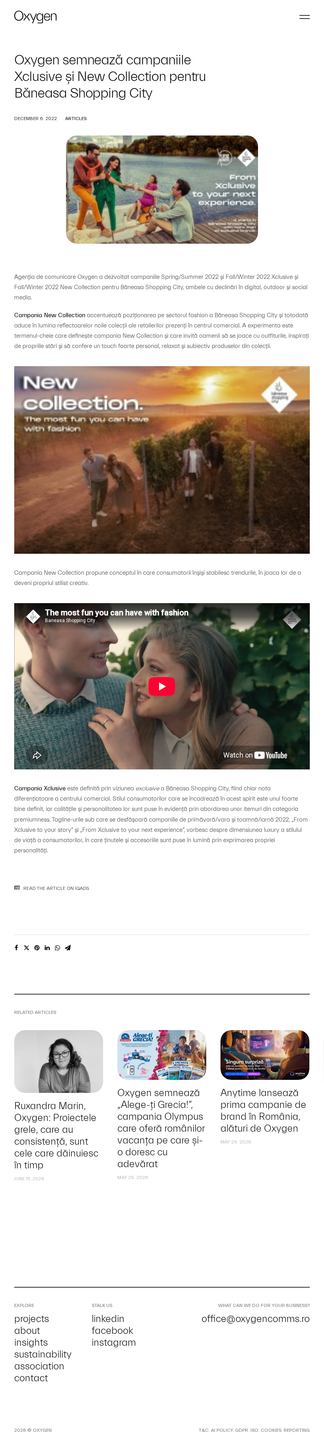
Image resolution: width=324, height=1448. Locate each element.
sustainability (43, 1354)
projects (31, 1318)
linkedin (108, 1318)
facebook (112, 1330)
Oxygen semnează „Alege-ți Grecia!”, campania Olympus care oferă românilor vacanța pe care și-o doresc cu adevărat (161, 1128)
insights (31, 1342)
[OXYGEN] (35, 17)
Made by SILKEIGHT (74, 1430)
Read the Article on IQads (56, 888)
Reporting (297, 1430)
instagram (114, 1342)
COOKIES (271, 1430)
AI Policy (222, 1430)
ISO (254, 1430)
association (39, 1366)
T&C (204, 1430)
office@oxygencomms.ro (256, 1318)
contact (31, 1378)
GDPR (241, 1430)
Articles (76, 118)
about (27, 1330)
